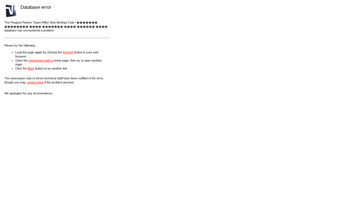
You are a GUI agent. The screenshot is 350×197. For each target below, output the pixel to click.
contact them (35, 82)
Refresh (68, 52)
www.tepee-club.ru (40, 60)
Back (31, 68)
